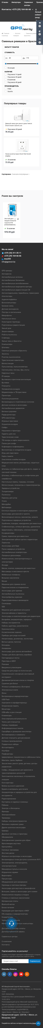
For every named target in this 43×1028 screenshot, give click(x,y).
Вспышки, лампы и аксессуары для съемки (19, 891)
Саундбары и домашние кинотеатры (16, 731)
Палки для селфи (9, 443)
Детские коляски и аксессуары (14, 405)
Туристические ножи (10, 437)
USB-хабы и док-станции (12, 712)
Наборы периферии (10, 725)
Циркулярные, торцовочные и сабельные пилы (21, 757)
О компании (7, 941)
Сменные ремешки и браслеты (14, 351)
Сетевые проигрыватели (12, 741)
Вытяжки (5, 383)
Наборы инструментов (11, 623)
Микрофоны (7, 315)
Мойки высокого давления (13, 786)
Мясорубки (6, 504)
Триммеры (6, 818)
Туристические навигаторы (13, 360)
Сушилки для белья (10, 683)
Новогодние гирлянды (11, 322)
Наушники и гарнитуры (11, 431)
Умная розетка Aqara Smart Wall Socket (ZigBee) (18, 155)
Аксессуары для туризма (12, 591)
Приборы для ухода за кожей (13, 635)
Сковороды (6, 603)
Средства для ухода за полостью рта (17, 671)
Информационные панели (12, 728)
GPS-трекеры (7, 271)
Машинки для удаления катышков (16, 610)
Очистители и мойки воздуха (13, 459)
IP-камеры (6, 376)
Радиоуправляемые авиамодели (15, 600)
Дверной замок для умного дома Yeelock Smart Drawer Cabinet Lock (18, 124)
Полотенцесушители (10, 399)
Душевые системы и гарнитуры (14, 834)
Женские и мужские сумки (13, 824)
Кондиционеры (8, 533)
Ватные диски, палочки (11, 642)
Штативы (5, 347)
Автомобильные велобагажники (15, 283)
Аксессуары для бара (10, 546)
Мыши (4, 581)
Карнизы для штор (9, 498)
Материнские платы (10, 901)
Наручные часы (8, 373)
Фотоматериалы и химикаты (13, 735)
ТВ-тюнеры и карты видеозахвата (15, 440)
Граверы (5, 831)
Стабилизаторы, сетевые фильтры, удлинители (21, 527)
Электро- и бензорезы (11, 808)
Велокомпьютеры (9, 303)
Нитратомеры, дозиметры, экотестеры (17, 639)
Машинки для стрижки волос (14, 584)
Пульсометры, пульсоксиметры (15, 367)
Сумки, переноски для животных (15, 536)
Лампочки (6, 543)
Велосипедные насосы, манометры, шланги (20, 517)
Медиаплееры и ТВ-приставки (14, 392)
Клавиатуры (7, 715)
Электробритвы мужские (12, 597)
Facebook (9, 974)
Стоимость (10, 52)
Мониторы (6, 709)
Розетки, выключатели (11, 357)
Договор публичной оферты (13, 932)
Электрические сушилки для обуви (16, 840)
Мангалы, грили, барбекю (12, 760)
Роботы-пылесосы (9, 335)
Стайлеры (6, 338)
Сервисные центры (10, 937)
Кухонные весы (8, 629)
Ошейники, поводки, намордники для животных (21, 523)
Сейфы (4, 427)
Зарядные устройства (10, 488)
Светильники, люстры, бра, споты (15, 370)
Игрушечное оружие (10, 872)
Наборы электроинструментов (14, 821)
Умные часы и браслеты (12, 341)
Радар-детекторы (9, 415)
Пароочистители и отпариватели (15, 587)
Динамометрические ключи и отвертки (18, 680)
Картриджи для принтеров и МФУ (15, 911)
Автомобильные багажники (13, 280)
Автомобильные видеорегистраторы (17, 287)
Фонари (5, 565)
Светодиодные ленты (10, 658)
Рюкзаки (5, 664)
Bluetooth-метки (8, 904)
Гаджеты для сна (8, 434)
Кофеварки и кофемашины (13, 447)
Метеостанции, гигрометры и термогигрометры (21, 485)
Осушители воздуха (10, 424)
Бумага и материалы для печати (15, 789)
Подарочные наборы (10, 744)
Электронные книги (10, 690)
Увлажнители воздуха (11, 389)
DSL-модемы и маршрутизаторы (15, 914)
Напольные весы (9, 319)
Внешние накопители (10, 578)
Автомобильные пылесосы (13, 594)
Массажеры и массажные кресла (15, 571)
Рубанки (5, 805)
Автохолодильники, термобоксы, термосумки (20, 293)
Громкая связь (8, 306)
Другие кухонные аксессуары (14, 827)
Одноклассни (27, 974)
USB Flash (6, 699)
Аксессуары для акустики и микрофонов (18, 888)
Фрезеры (5, 811)
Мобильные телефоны (11, 575)
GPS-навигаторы (8, 418)
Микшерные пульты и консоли (14, 869)
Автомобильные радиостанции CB (16, 290)
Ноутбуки (5, 751)
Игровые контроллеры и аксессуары (17, 856)
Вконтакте (4, 974)
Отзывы (5, 2)
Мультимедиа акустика (11, 843)
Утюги (4, 501)
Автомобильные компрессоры (14, 552)
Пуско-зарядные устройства (13, 549)
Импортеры (16, 2)
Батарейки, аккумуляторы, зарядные (17, 619)
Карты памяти (7, 456)
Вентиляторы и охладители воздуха (16, 450)
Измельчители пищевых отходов (15, 895)
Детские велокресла (10, 309)
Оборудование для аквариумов (14, 882)
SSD (3, 607)
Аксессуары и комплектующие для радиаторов (21, 616)
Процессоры (7, 879)
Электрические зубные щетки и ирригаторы (20, 539)
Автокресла (6, 274)
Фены (4, 693)
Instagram (15, 974)
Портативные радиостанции (13, 325)
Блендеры (6, 645)
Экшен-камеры (8, 331)
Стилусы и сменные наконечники (15, 898)
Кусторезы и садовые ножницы (15, 802)
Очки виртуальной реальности (14, 719)
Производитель (12, 86)
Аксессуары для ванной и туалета (16, 514)
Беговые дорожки (9, 411)
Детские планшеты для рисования (16, 738)
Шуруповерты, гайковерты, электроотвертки (20, 530)
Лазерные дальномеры (11, 555)
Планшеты (6, 386)
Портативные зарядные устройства (16, 520)
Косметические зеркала (11, 632)
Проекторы (6, 395)
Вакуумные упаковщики (11, 667)
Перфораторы (7, 754)
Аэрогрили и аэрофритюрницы (14, 703)
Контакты (6, 945)
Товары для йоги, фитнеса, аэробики (17, 655)
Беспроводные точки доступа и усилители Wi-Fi (21, 859)
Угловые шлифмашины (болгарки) (16, 687)
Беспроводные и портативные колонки (18, 402)
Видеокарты (7, 875)
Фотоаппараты (8, 747)
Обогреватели (7, 837)
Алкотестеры (7, 296)
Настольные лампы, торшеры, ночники (18, 482)
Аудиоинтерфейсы (9, 299)
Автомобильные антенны (12, 277)
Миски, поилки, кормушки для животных (18, 568)
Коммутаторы (7, 917)
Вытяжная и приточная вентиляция (16, 379)
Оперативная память (10, 706)
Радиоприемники (9, 799)
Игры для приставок (10, 453)
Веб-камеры (6, 507)
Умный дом (6, 328)
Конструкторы (7, 783)
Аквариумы (6, 648)
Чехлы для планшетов (11, 722)
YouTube (21, 974)
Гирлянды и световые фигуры (14, 885)
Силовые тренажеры (10, 850)
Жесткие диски (8, 853)
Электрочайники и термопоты (14, 613)
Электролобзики (8, 815)
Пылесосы (6, 495)
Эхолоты (5, 354)
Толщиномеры (8, 491)
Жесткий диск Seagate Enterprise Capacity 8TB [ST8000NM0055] (10, 222)
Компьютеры (7, 344)
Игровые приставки (10, 421)
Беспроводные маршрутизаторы (15, 696)
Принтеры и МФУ (9, 661)
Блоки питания (8, 908)
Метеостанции (8, 363)
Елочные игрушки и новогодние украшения (19, 511)
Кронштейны (7, 847)
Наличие (8, 72)
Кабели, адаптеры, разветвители (15, 626)
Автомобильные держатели (13, 408)
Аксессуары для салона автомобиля (17, 651)
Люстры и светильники (11, 312)
